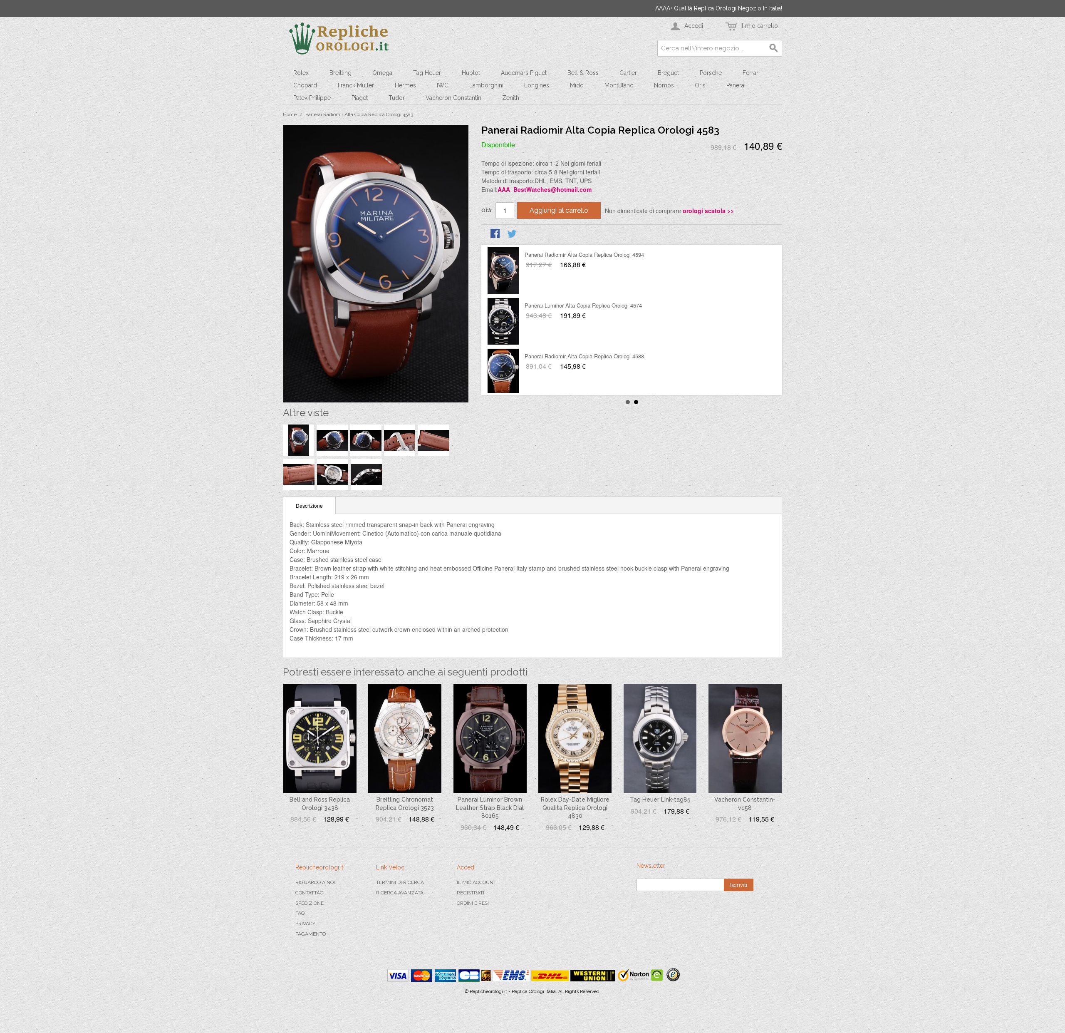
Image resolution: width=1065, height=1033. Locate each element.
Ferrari (751, 73)
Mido (577, 85)
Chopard (305, 85)
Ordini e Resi (473, 903)
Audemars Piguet (524, 73)
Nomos (664, 85)
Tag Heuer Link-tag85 (660, 799)
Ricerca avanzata (400, 893)
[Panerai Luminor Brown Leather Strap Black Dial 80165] (490, 738)
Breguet (668, 73)
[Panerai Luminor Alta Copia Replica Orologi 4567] (503, 372)
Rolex (301, 73)
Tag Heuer (427, 73)
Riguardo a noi (315, 882)
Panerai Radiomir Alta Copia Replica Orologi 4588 (584, 254)
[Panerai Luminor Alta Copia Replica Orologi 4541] (503, 321)
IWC (442, 85)
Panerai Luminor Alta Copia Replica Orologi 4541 (583, 305)
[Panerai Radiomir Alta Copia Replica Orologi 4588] (503, 270)
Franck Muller (356, 85)
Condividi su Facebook (495, 234)
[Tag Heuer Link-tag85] (660, 738)
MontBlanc (618, 85)
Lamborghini (486, 85)
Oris (700, 85)
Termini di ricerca (400, 882)
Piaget (360, 97)
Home (290, 114)
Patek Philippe (312, 97)
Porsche (711, 73)
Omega (382, 73)
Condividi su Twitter (512, 234)
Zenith (510, 97)
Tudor (397, 97)
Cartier (628, 73)
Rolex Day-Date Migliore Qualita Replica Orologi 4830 (575, 807)
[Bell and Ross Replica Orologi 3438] (320, 738)
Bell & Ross (583, 73)
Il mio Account (476, 882)
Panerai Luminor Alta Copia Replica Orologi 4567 (583, 356)
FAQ (300, 913)
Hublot (471, 73)
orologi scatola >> (708, 210)
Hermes (405, 85)
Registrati (470, 893)
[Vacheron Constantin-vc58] (745, 738)
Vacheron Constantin (453, 97)
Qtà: (487, 210)
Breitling (340, 73)
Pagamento (310, 934)
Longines (536, 85)
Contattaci (309, 893)
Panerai (736, 85)
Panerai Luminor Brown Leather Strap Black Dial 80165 (490, 807)
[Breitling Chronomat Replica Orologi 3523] (405, 738)
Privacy (305, 923)
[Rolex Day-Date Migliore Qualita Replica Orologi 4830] (575, 738)
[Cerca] (773, 48)
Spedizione (309, 903)
